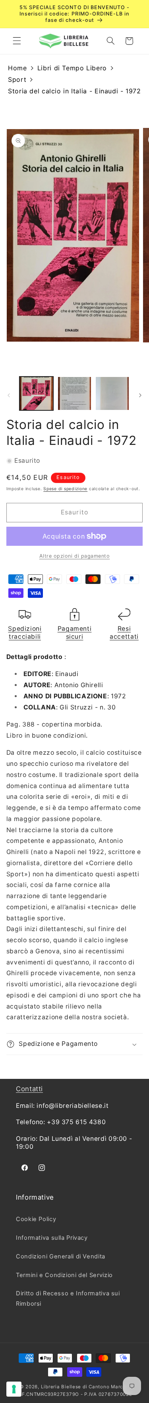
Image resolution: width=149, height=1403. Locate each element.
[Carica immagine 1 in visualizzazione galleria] (36, 393)
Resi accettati (124, 632)
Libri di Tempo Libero (72, 68)
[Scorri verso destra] (140, 395)
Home (17, 68)
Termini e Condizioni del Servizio (64, 1275)
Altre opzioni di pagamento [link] (74, 556)
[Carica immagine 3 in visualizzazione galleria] (112, 393)
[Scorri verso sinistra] (8, 395)
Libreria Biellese (61, 1386)
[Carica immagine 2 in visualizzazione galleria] (74, 393)
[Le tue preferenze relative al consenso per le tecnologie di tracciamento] (13, 1389)
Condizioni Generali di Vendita (60, 1256)
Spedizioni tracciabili (24, 632)
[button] (17, 41)
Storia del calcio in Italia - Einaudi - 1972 (74, 91)
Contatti (29, 1089)
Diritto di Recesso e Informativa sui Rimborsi (68, 1298)
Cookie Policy (36, 1219)
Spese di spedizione (65, 488)
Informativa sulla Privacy (52, 1237)
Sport (17, 79)
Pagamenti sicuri (75, 632)
